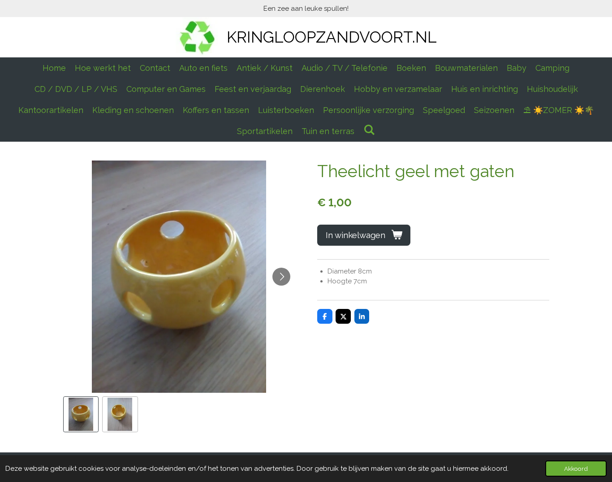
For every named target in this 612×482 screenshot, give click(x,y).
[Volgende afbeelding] (281, 277)
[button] (81, 414)
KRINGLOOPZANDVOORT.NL (332, 37)
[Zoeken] (369, 130)
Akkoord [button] (576, 468)
